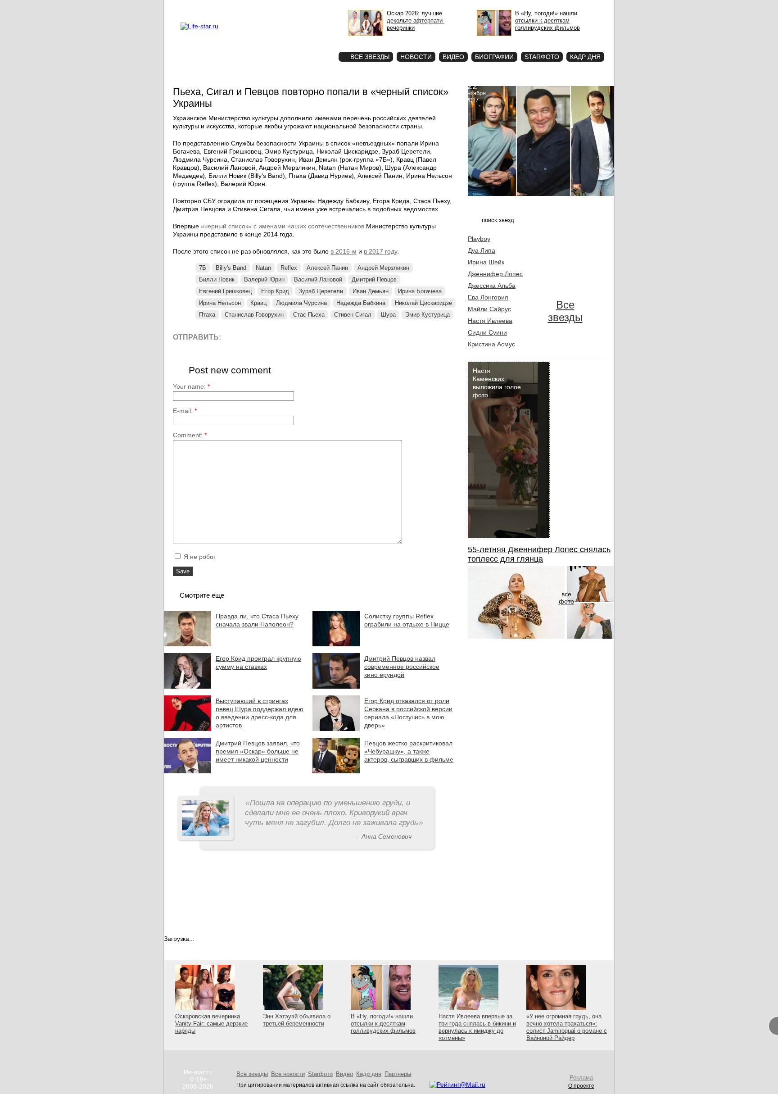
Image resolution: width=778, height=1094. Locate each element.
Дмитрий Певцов (374, 279)
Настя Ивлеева (490, 320)
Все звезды (565, 311)
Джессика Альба (492, 285)
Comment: (190, 435)
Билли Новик (217, 279)
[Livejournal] (233, 337)
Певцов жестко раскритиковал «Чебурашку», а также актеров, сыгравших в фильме (408, 751)
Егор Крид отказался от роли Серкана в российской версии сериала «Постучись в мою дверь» (408, 713)
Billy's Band (231, 267)
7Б (202, 267)
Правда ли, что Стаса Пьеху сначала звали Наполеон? (257, 620)
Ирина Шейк (486, 262)
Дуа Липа (481, 250)
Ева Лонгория (488, 297)
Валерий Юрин (264, 279)
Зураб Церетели (321, 291)
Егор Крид (275, 291)
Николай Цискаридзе (423, 303)
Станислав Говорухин (254, 314)
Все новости (288, 1074)
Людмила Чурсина (301, 303)
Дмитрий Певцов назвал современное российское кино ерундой (401, 666)
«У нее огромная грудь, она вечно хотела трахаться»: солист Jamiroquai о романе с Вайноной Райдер (566, 1027)
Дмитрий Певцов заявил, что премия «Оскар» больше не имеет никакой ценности (258, 751)
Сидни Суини (487, 332)
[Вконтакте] (254, 337)
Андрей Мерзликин (383, 267)
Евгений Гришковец (225, 291)
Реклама (263, 7)
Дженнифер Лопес (495, 273)
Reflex (288, 267)
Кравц (258, 303)
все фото (566, 597)
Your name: (191, 386)
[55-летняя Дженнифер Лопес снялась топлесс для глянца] (516, 636)
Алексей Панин (327, 267)
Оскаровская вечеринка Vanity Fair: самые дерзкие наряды (211, 1023)
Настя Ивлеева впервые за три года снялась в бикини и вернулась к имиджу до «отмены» (477, 1027)
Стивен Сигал (352, 314)
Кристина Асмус (491, 344)
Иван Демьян (371, 291)
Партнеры (397, 1074)
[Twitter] (274, 337)
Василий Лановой (318, 279)
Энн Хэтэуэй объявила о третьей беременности (296, 1020)
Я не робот (199, 556)
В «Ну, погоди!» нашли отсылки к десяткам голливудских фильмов (383, 1023)
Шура (388, 314)
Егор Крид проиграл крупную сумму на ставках (258, 662)
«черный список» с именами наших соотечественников (282, 226)
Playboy (479, 238)
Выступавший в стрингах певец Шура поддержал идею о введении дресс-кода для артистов (259, 713)
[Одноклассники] (294, 337)
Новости (416, 56)
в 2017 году (380, 251)
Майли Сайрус (489, 309)
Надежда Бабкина (360, 303)
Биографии (494, 56)
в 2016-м (343, 251)
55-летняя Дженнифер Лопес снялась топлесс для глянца (539, 554)
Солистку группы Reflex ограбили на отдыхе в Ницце (406, 620)
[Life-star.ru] (199, 26)
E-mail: (185, 410)
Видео (453, 56)
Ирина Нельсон (220, 303)
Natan (263, 267)
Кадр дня (585, 56)
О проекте (237, 7)
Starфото (305, 40)
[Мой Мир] (314, 337)
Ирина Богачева (420, 291)
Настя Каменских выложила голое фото (497, 383)
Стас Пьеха (309, 314)
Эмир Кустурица (427, 314)
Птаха (207, 314)
